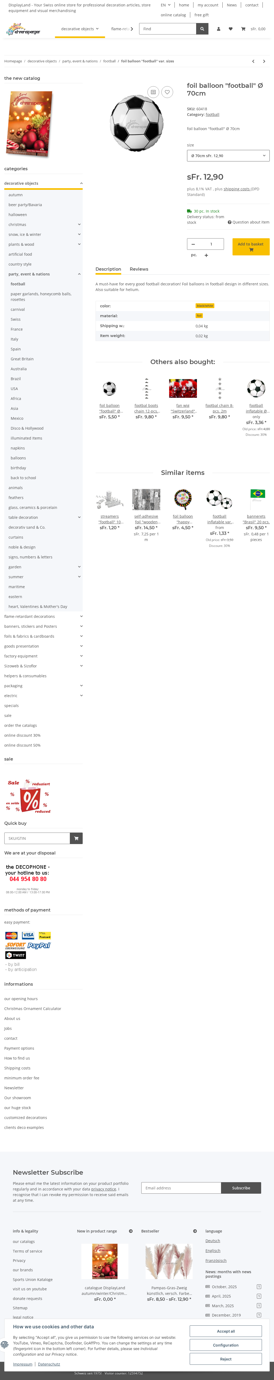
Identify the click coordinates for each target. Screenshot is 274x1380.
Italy (14, 339)
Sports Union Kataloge (33, 1279)
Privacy (19, 1260)
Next (261, 417)
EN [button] (163, 4)
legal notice (23, 1317)
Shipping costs (17, 1068)
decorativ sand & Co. (27, 527)
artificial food (20, 254)
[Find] (202, 29)
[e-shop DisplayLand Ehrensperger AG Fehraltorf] (23, 29)
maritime (17, 586)
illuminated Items (26, 438)
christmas (17, 224)
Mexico (17, 418)
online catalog (173, 14)
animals (16, 487)
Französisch (216, 1260)
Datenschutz (49, 1364)
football (212, 114)
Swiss (16, 319)
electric (10, 695)
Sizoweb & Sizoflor (20, 665)
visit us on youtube (30, 1288)
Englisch (213, 1250)
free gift (202, 14)
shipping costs (237, 188)
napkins (18, 448)
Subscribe (241, 1187)
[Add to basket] (100, 79)
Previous (104, 417)
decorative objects (21, 183)
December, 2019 (236, 1315)
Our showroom (17, 1097)
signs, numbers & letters (30, 556)
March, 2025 (236, 1305)
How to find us (17, 1058)
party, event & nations (29, 274)
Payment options (19, 1048)
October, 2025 (236, 1286)
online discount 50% (22, 745)
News (232, 4)
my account (208, 4)
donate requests (27, 1298)
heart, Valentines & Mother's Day (38, 606)
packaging (13, 685)
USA (14, 388)
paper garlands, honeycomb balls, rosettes (41, 296)
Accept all (226, 1331)
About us (12, 1018)
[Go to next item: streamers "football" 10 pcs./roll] (264, 61)
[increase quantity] (206, 254)
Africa (16, 398)
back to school (23, 477)
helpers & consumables (25, 675)
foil (199, 315)
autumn (16, 194)
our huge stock (17, 1107)
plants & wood (21, 244)
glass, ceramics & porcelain (33, 507)
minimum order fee (21, 1077)
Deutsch (213, 1240)
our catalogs (24, 1241)
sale (8, 715)
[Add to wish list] (167, 92)
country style (20, 264)
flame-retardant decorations (29, 616)
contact (251, 4)
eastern (15, 596)
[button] (218, 29)
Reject (225, 1359)
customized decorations (25, 1117)
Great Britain (22, 358)
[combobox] (228, 155)
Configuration (226, 1345)
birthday (18, 467)
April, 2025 (236, 1296)
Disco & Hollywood (27, 428)
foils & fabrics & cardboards (29, 636)
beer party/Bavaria (25, 204)
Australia (19, 368)
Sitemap (20, 1307)
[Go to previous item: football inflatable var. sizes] (253, 61)
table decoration (23, 517)
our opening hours (21, 998)
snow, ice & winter (25, 234)
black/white (205, 306)
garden (15, 566)
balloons (18, 457)
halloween (18, 214)
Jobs (8, 1028)
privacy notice (103, 1189)
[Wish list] (230, 29)
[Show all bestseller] (195, 1231)
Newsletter (14, 1087)
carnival (18, 309)
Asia (14, 408)
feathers (16, 497)
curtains (16, 537)
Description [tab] (108, 269)
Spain (16, 348)
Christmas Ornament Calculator (32, 1008)
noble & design (22, 547)
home (184, 4)
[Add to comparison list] (153, 92)
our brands (23, 1269)
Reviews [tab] (139, 269)
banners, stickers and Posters (30, 626)
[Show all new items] (131, 1231)
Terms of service (27, 1251)
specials (11, 705)
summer (16, 576)
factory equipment (20, 656)
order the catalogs (20, 725)
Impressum (22, 1364)
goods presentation (21, 646)
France (17, 329)
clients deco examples (24, 1127)
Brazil (16, 378)
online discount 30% (22, 735)
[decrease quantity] (193, 244)
